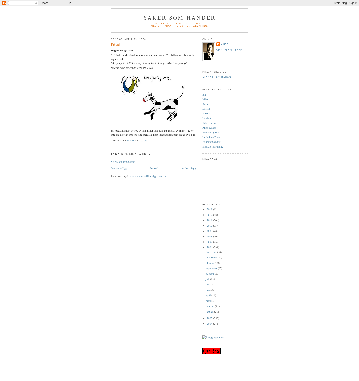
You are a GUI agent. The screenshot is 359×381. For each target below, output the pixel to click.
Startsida (155, 168)
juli (208, 279)
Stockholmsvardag (212, 146)
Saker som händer (180, 17)
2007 (210, 242)
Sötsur (205, 113)
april (208, 295)
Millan (206, 108)
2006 (210, 247)
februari (210, 306)
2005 (210, 318)
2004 (210, 323)
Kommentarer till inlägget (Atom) (148, 176)
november (212, 257)
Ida (204, 94)
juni (208, 284)
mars (208, 301)
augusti (210, 274)
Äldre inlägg (189, 168)
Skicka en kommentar (123, 162)
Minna (224, 44)
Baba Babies (209, 123)
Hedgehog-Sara (211, 132)
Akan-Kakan (209, 127)
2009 (210, 231)
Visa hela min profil (230, 50)
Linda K (206, 118)
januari (210, 311)
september (212, 268)
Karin (205, 104)
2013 (210, 209)
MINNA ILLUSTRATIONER (218, 77)
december (211, 252)
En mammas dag (211, 142)
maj (208, 290)
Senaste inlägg (119, 168)
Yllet (205, 99)
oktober (210, 263)
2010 (210, 225)
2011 (210, 220)
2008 (210, 236)
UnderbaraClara (211, 137)
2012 (210, 215)
